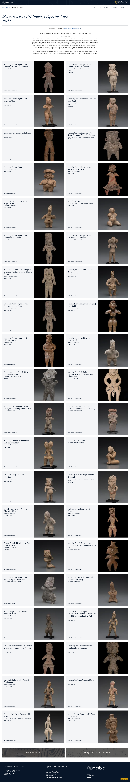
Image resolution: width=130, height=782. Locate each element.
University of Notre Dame (56, 777)
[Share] (80, 28)
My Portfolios (104, 7)
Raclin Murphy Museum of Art (71, 28)
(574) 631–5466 (11, 773)
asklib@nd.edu (49, 775)
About (95, 7)
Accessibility (90, 775)
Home (3, 7)
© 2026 (48, 777)
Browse (122, 7)
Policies (89, 777)
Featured (114, 7)
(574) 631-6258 (53, 774)
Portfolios (8, 7)
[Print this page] (82, 28)
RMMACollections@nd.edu (10, 775)
